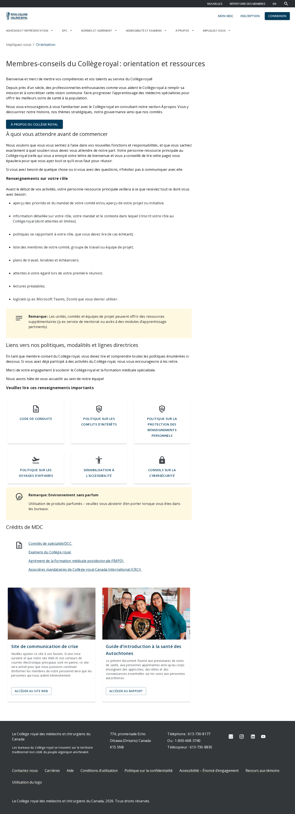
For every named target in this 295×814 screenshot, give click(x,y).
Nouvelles (214, 4)
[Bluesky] (231, 736)
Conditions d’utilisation (99, 770)
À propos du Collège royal (34, 124)
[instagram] (241, 736)
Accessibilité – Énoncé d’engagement (209, 770)
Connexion (277, 16)
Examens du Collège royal (50, 552)
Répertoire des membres (247, 4)
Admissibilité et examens (144, 30)
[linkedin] (253, 736)
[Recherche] (286, 3)
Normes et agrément (96, 30)
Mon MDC (225, 16)
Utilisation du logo (27, 782)
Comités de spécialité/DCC (50, 543)
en (274, 4)
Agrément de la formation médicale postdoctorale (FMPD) (76, 560)
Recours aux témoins (262, 770)
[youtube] (263, 736)
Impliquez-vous (214, 30)
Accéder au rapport (126, 691)
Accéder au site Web (31, 691)
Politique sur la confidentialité (149, 770)
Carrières (52, 770)
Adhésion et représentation (27, 30)
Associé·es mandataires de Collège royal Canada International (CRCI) (85, 569)
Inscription (250, 16)
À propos (182, 30)
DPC (64, 30)
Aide (70, 770)
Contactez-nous (25, 770)
